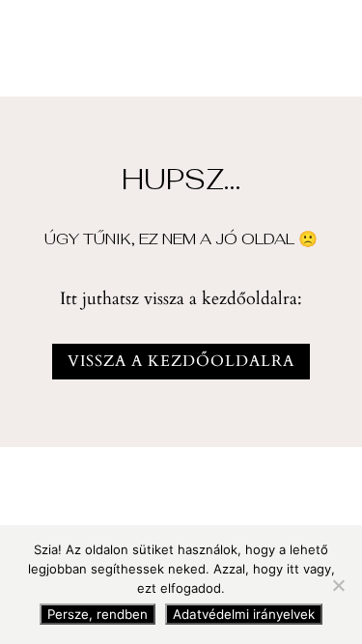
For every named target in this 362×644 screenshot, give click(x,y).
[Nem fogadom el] (338, 585)
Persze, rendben (97, 614)
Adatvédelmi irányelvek (244, 614)
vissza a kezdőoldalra (181, 361)
